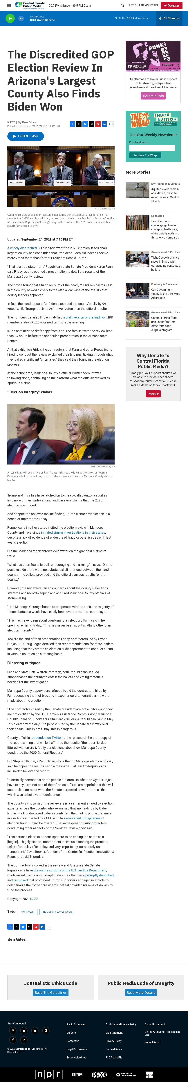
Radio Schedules (76, 1024)
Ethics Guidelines (76, 1057)
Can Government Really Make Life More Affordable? (165, 294)
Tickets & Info (153, 96)
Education (157, 216)
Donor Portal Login (155, 1024)
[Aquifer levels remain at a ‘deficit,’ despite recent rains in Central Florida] (137, 190)
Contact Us (73, 1041)
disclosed (20, 880)
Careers (71, 1032)
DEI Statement (114, 1032)
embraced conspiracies (83, 818)
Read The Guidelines (51, 992)
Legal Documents (77, 1049)
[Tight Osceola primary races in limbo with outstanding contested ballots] (137, 259)
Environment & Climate (165, 183)
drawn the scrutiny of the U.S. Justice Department (70, 870)
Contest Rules (114, 1049)
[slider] (27, 18)
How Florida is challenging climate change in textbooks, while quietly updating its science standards (165, 229)
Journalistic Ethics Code (50, 983)
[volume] (21, 18)
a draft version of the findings (84, 317)
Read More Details (141, 992)
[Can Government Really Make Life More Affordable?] (137, 291)
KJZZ (34, 899)
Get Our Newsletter (144, 5)
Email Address (138, 142)
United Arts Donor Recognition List (162, 1033)
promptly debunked (99, 875)
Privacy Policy (114, 1041)
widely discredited (23, 248)
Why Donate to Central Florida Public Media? (153, 360)
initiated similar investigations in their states (73, 532)
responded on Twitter (46, 738)
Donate (173, 6)
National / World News (58, 911)
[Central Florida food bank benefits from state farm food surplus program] (137, 319)
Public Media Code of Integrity (141, 983)
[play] (10, 18)
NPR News (27, 911)
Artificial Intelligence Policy (121, 1024)
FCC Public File (114, 1057)
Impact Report (153, 1042)
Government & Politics (165, 252)
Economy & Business (164, 284)
